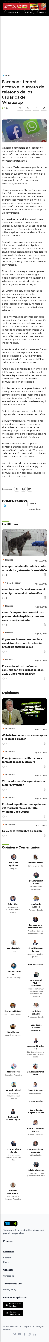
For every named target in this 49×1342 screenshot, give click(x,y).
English (6, 1262)
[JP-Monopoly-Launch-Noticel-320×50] (24, 6)
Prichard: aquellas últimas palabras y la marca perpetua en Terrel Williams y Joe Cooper (24, 808)
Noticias (28, 12)
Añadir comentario (35, 504)
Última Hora (12, 12)
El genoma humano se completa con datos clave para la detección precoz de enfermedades (22, 643)
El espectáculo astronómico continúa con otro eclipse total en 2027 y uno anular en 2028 (23, 670)
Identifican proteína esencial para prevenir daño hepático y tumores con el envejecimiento (23, 616)
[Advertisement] (24, 41)
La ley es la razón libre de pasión (22, 830)
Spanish (7, 1258)
